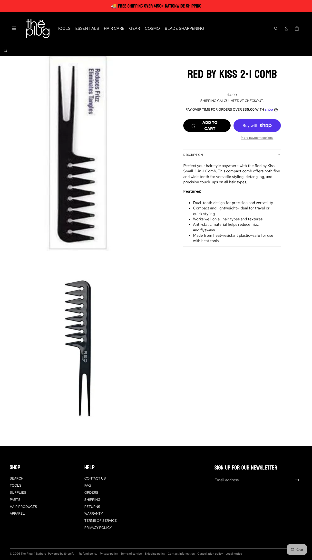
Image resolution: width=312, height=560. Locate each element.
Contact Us (95, 478)
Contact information (181, 554)
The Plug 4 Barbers (34, 554)
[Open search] (276, 28)
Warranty (93, 513)
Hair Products (23, 506)
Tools (15, 485)
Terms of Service (100, 520)
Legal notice (233, 554)
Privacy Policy (98, 527)
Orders (91, 492)
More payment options (257, 137)
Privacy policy (109, 554)
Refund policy (88, 554)
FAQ (87, 485)
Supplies (18, 492)
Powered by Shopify (61, 554)
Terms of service (131, 554)
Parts (15, 499)
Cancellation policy (210, 554)
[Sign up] (297, 480)
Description (193, 155)
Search (16, 478)
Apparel (17, 513)
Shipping (92, 499)
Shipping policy (155, 554)
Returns (92, 506)
